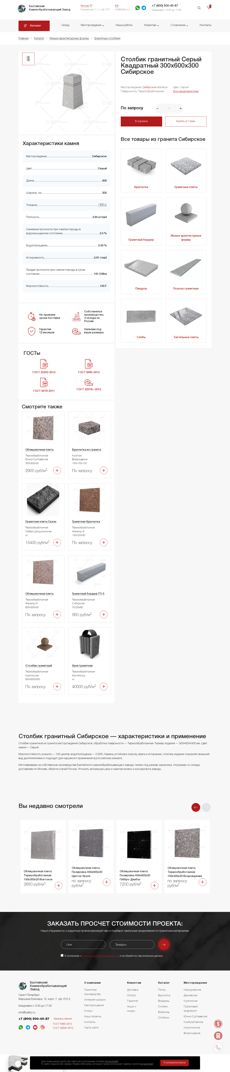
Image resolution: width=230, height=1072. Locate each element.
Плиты (162, 989)
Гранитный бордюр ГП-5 (88, 594)
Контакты (205, 25)
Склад (65, 25)
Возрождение (192, 1033)
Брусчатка (141, 187)
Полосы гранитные (186, 289)
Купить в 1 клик (185, 121)
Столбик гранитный (38, 666)
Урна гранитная (82, 666)
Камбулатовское (193, 1021)
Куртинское (190, 1000)
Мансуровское (192, 989)
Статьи (88, 1010)
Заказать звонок (63, 1019)
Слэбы (141, 337)
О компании (178, 25)
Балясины (164, 1011)
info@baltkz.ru (27, 1013)
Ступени (163, 1006)
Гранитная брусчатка (86, 522)
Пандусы (141, 289)
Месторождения (91, 25)
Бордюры (163, 1000)
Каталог (35, 26)
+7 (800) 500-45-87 (165, 5)
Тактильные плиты (186, 337)
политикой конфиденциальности (100, 956)
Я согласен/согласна (174, 1063)
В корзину (141, 121)
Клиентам (150, 25)
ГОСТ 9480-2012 (62, 1024)
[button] (195, 807)
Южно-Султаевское (195, 1016)
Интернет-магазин (95, 999)
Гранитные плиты (186, 187)
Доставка (132, 989)
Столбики (163, 1017)
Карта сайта (91, 1027)
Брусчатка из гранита (86, 450)
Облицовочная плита (39, 450)
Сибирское (149, 87)
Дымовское (190, 995)
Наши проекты (92, 1016)
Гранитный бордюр (141, 240)
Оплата (131, 995)
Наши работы (124, 25)
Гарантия (132, 1000)
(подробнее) (111, 1061)
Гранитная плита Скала (40, 522)
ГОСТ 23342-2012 (63, 1028)
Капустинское (192, 1027)
